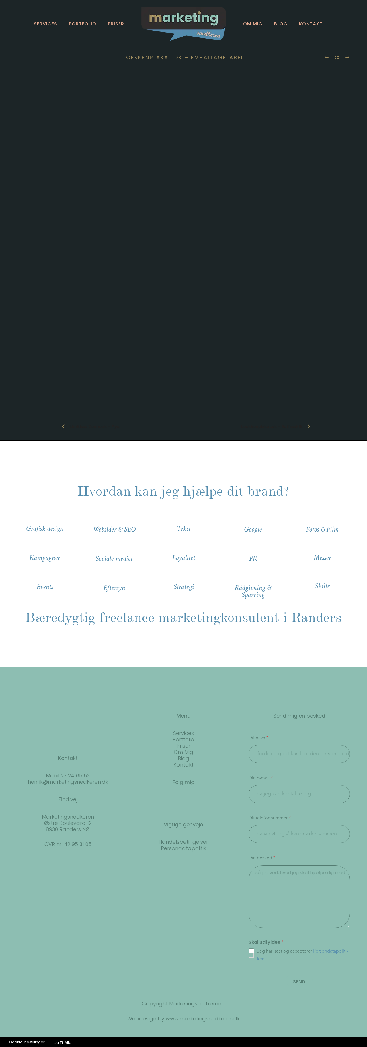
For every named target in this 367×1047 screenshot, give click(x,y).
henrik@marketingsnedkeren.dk (68, 781)
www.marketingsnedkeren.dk (203, 1018)
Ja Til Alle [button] (62, 1042)
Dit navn (258, 738)
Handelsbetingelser (183, 841)
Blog (281, 24)
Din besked (262, 858)
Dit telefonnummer (270, 818)
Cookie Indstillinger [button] (27, 1042)
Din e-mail (261, 778)
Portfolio (82, 24)
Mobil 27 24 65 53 (68, 775)
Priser (116, 24)
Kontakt (311, 24)
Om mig (253, 24)
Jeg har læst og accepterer (302, 955)
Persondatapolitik (183, 848)
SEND (299, 981)
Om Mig (183, 752)
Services (45, 24)
